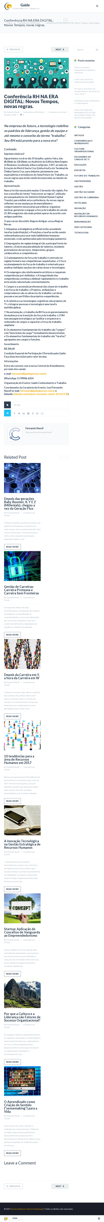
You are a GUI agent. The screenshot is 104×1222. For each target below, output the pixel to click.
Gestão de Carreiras (86, 197)
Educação (80, 165)
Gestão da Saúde (84, 192)
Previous (14, 49)
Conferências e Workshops (28, 23)
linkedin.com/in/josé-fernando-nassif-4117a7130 (41, 394)
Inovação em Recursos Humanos (86, 215)
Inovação (80, 208)
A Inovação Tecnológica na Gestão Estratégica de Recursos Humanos (22, 844)
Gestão (78, 186)
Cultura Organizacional (84, 150)
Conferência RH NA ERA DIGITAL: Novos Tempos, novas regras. (31, 101)
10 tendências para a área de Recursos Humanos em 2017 (19, 759)
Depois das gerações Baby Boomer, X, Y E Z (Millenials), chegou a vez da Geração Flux (20, 503)
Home (9, 23)
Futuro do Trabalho (87, 176)
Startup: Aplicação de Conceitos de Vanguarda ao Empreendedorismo (22, 932)
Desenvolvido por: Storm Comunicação (27, 1209)
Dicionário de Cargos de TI (82, 158)
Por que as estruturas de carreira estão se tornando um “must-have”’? (87, 91)
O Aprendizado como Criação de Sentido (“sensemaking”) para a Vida (20, 1106)
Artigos (79, 135)
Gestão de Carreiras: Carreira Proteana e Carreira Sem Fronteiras (21, 590)
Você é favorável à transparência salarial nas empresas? (84, 70)
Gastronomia (82, 181)
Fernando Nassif (12, 112)
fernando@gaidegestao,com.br (29, 373)
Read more (12, 547)
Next (58, 49)
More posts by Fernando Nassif (38, 432)
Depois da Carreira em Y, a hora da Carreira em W (22, 676)
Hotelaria (80, 203)
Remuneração (82, 222)
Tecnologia (81, 232)
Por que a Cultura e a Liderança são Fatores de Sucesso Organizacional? (22, 1017)
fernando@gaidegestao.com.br (37, 390)
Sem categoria (83, 227)
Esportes (80, 170)
